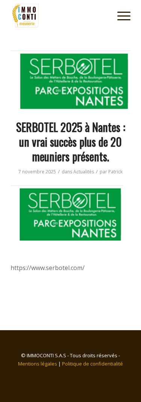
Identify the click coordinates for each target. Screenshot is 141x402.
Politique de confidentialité (92, 363)
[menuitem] (120, 15)
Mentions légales (37, 363)
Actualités (83, 171)
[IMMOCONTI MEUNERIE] (58, 15)
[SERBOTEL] (70, 80)
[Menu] (120, 15)
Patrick (115, 171)
